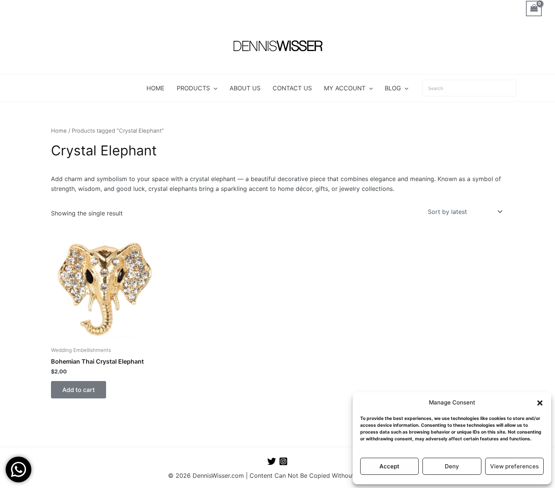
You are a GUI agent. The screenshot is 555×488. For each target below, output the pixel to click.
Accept (389, 466)
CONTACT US (292, 88)
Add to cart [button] (78, 389)
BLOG (393, 88)
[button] (540, 403)
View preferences (514, 466)
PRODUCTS (193, 88)
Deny (452, 466)
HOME (155, 88)
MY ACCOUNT (344, 88)
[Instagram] (283, 461)
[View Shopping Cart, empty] (534, 8)
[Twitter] (271, 461)
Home (59, 130)
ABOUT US (245, 88)
